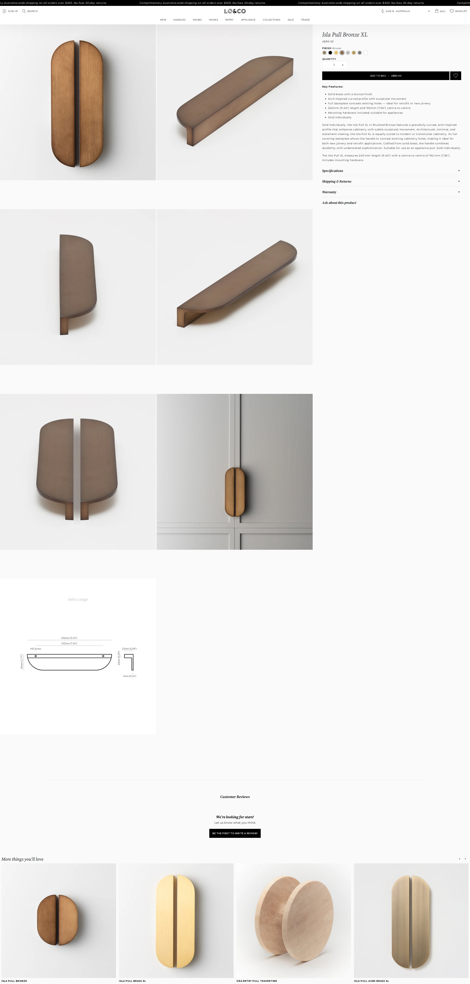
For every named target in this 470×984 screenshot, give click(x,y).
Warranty (329, 192)
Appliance (248, 19)
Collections (271, 19)
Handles (179, 19)
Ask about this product (339, 202)
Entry (229, 19)
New (163, 19)
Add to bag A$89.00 (386, 75)
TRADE (305, 19)
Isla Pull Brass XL (132, 981)
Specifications (332, 170)
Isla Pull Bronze (14, 981)
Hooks (213, 19)
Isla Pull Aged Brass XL (371, 981)
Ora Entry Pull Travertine (256, 981)
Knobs (197, 19)
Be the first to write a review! (235, 833)
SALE (291, 19)
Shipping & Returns (336, 181)
